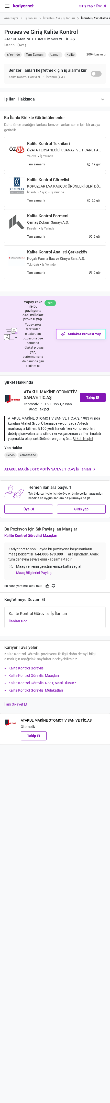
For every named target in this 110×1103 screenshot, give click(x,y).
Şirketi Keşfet (83, 439)
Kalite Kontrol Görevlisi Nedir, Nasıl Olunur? (42, 683)
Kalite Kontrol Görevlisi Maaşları (30, 536)
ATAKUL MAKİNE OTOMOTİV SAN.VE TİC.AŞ (39, 39)
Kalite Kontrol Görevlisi (26, 668)
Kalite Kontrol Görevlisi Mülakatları (35, 690)
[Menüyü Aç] (7, 6)
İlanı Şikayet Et (15, 704)
